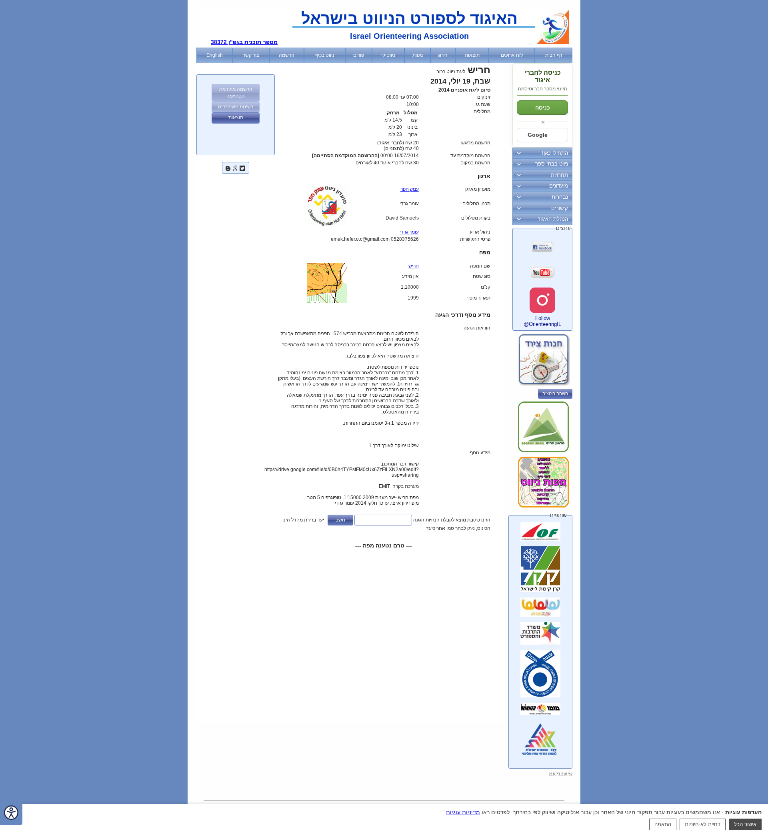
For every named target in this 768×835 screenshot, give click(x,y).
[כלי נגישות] (11, 813)
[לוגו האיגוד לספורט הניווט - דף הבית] (553, 42)
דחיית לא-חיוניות (702, 824)
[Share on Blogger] (228, 167)
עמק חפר (409, 189)
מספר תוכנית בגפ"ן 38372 (244, 42)
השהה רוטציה (555, 393)
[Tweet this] (242, 167)
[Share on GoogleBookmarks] (235, 167)
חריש (413, 266)
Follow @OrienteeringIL (542, 321)
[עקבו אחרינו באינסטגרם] (542, 300)
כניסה (542, 107)
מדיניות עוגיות (463, 812)
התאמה (662, 824)
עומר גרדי (409, 232)
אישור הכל (745, 824)
